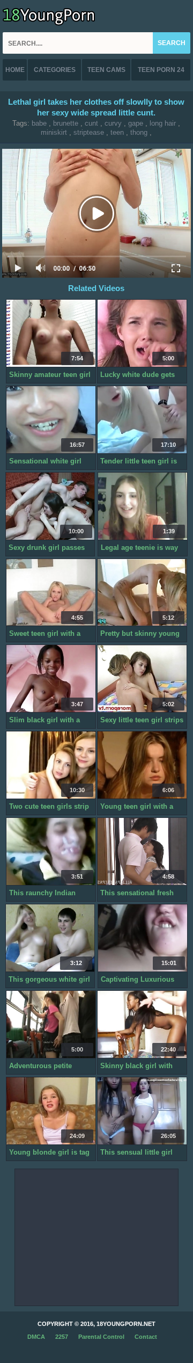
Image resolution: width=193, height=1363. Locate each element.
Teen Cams (106, 70)
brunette (65, 123)
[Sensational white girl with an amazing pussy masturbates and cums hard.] (50, 420)
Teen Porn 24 (161, 70)
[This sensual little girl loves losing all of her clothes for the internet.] (142, 1111)
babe (39, 123)
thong (138, 132)
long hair (163, 123)
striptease (88, 132)
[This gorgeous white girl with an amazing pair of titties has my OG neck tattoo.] (50, 938)
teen (117, 132)
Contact (146, 1336)
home (15, 70)
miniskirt (54, 132)
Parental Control (101, 1336)
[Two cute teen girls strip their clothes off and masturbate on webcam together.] (50, 765)
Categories (55, 70)
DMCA (36, 1336)
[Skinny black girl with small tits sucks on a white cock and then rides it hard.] (142, 1024)
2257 (61, 1336)
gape (135, 123)
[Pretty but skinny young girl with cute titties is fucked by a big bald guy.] (142, 593)
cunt (91, 123)
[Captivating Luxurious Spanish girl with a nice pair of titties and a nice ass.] (142, 938)
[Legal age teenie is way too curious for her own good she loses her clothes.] (142, 506)
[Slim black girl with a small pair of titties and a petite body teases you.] (50, 679)
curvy (113, 123)
